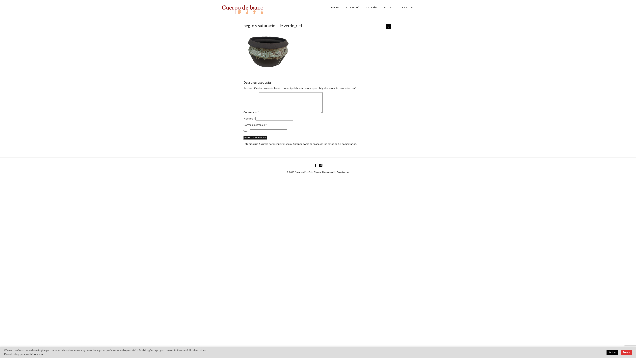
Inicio (334, 7)
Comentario (251, 112)
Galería (371, 7)
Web (246, 131)
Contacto (405, 7)
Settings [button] (612, 352)
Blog (387, 7)
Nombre (249, 118)
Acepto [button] (626, 352)
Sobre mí (352, 7)
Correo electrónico (255, 124)
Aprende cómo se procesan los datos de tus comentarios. (325, 143)
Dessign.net (343, 172)
